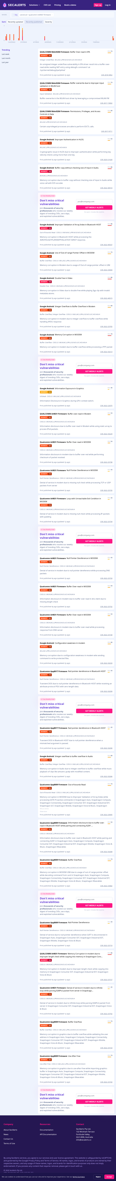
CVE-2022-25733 (106, 578)
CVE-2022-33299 (106, 691)
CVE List (47, 5)
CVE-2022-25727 (106, 980)
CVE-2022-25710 (106, 945)
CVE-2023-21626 (106, 160)
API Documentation (48, 1134)
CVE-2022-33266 (106, 776)
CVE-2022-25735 (106, 490)
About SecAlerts (10, 1130)
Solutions (33, 5)
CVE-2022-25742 (106, 1014)
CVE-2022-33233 (106, 663)
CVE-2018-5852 (106, 75)
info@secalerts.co (83, 1140)
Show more (43, 811)
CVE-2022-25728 (106, 635)
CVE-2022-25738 (106, 462)
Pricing (57, 5)
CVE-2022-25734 (106, 522)
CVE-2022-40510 (106, 188)
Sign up (98, 5)
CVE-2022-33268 (106, 852)
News (6, 1134)
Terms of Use (9, 1143)
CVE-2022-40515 (106, 298)
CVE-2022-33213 (106, 352)
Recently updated (15, 22)
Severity (48, 22)
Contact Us (8, 1139)
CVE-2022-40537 (106, 245)
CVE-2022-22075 (106, 406)
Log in (108, 5)
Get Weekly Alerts (94, 207)
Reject (98, 1177)
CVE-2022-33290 (106, 748)
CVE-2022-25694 (106, 270)
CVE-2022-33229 (106, 434)
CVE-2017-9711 (106, 131)
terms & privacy (79, 1177)
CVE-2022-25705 (106, 326)
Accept (109, 1177)
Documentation (46, 1130)
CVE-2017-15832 (106, 103)
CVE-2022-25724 (106, 1048)
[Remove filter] (13, 15)
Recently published (34, 22)
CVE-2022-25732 (106, 606)
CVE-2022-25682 (106, 886)
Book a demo (70, 5)
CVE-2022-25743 (106, 1082)
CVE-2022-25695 (106, 815)
